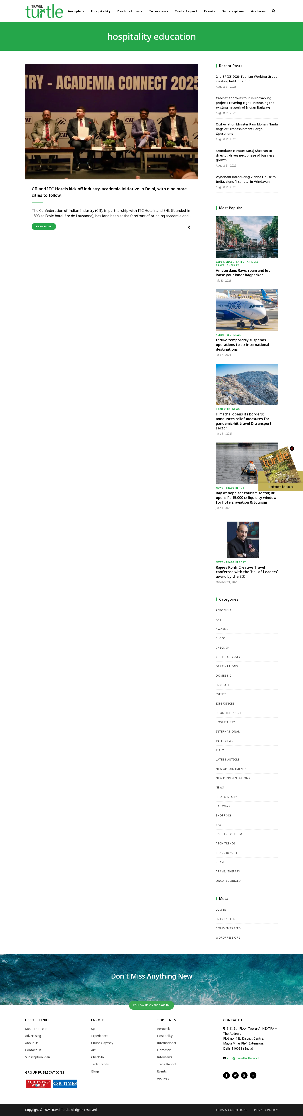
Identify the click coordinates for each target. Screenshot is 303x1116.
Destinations (129, 11)
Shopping (223, 815)
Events (210, 11)
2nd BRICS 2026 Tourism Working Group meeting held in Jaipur (246, 78)
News (237, 334)
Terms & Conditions (231, 1110)
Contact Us (33, 1050)
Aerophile (76, 11)
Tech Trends (226, 843)
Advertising (33, 1036)
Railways (223, 806)
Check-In (223, 647)
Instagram (244, 1075)
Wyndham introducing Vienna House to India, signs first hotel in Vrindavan (246, 179)
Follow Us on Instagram (151, 1005)
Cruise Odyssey (228, 657)
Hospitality (101, 11)
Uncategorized (228, 881)
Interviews (158, 11)
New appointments (231, 769)
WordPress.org (228, 937)
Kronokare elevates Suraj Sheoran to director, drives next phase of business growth (245, 155)
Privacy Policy (266, 1110)
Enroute (223, 685)
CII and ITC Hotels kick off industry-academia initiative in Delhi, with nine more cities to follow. (109, 192)
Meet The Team (36, 1029)
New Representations (233, 778)
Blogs (221, 638)
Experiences (225, 261)
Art (219, 620)
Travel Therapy (227, 265)
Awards (222, 629)
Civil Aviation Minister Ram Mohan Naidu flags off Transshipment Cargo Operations (247, 129)
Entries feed (226, 919)
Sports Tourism (229, 834)
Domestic (223, 409)
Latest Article (247, 261)
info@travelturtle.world (243, 1058)
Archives (258, 11)
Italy (220, 750)
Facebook (226, 1075)
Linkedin (253, 1075)
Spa (218, 825)
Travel (221, 862)
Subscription (233, 11)
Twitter (235, 1075)
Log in (221, 909)
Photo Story (226, 797)
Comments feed (228, 928)
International (228, 731)
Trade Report (186, 11)
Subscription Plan (37, 1057)
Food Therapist (228, 713)
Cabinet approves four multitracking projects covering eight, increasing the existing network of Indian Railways (245, 102)
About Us (31, 1043)
